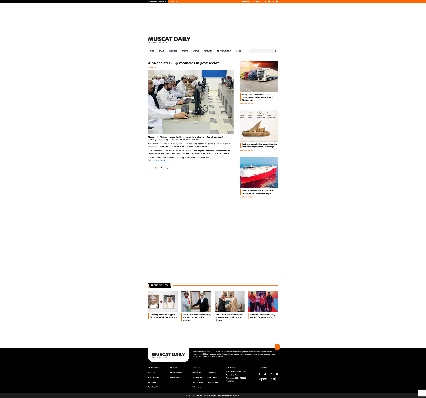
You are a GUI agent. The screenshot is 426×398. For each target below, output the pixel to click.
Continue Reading (246, 103)
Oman (161, 51)
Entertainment (224, 51)
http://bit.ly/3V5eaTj (157, 160)
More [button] (238, 51)
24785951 (232, 381)
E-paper (257, 2)
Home (151, 51)
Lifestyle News (197, 382)
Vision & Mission (153, 377)
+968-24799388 (240, 378)
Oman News (196, 373)
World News (211, 373)
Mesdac (237, 395)
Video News (196, 387)
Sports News (212, 377)
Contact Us (152, 382)
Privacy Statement (176, 373)
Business (173, 51)
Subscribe (246, 2)
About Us (151, 373)
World (196, 51)
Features (208, 51)
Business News (197, 377)
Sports (185, 51)
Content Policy (175, 377)
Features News (212, 382)
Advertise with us (154, 387)
